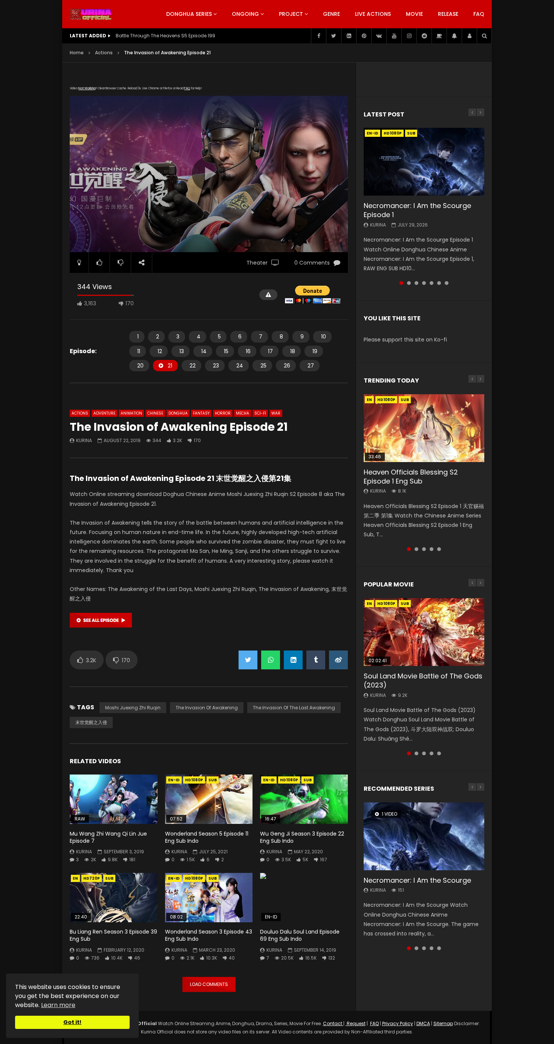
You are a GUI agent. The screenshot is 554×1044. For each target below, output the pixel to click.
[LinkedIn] (348, 35)
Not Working (86, 88)
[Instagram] (408, 35)
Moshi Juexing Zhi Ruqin (133, 707)
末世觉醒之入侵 (91, 722)
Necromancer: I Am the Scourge (417, 880)
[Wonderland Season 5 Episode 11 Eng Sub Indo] (209, 799)
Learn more (58, 1005)
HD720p (91, 878)
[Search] (484, 35)
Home (77, 52)
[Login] (469, 35)
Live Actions (373, 14)
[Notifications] (454, 35)
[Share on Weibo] (338, 660)
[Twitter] (333, 35)
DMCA (423, 1023)
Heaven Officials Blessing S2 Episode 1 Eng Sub (411, 476)
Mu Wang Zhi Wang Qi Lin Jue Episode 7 (108, 837)
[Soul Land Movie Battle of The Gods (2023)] (424, 632)
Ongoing (245, 14)
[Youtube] (393, 35)
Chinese (155, 413)
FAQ (478, 14)
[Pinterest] (363, 35)
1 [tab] (401, 283)
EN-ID (174, 780)
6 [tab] (439, 283)
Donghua (178, 413)
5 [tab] (431, 283)
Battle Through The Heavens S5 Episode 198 (165, 35)
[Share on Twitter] (248, 660)
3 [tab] (416, 283)
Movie (414, 14)
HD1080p (194, 780)
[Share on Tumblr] (315, 660)
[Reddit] (424, 35)
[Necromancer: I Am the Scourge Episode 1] (424, 162)
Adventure (104, 413)
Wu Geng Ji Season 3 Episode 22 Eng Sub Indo (302, 837)
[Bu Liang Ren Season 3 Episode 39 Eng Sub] (114, 897)
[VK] (378, 35)
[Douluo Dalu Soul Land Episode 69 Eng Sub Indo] (304, 897)
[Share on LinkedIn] (293, 660)
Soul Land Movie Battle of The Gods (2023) (423, 680)
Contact (333, 1023)
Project (291, 14)
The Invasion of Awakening (207, 707)
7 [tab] (446, 283)
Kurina (84, 440)
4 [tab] (424, 283)
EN (75, 878)
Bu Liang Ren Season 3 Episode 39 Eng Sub (113, 935)
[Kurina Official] (91, 14)
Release (448, 14)
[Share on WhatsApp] (270, 660)
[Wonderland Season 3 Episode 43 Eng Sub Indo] (209, 897)
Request (356, 1023)
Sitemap (443, 1023)
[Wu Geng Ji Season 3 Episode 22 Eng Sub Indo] (304, 799)
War (275, 413)
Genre (331, 14)
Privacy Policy (397, 1023)
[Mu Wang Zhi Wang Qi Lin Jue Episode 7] (114, 799)
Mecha (242, 413)
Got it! (72, 1022)
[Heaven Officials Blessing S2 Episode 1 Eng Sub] (424, 428)
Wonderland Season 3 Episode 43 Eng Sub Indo (208, 935)
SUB (212, 780)
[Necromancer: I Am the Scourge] (424, 836)
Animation (131, 413)
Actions (104, 52)
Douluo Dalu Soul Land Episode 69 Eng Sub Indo (300, 935)
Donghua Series (189, 14)
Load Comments (209, 984)
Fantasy (201, 413)
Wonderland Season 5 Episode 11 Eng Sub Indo (206, 837)
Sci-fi (260, 413)
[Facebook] (318, 35)
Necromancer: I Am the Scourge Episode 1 (417, 210)
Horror (223, 413)
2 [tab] (409, 283)
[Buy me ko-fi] (439, 35)
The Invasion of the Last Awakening (294, 707)
